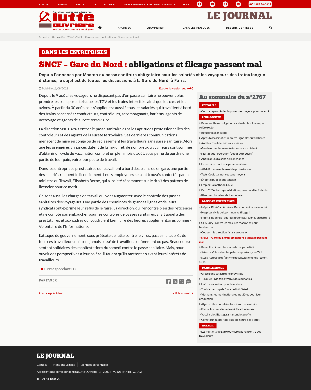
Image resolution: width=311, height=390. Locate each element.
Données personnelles (94, 364)
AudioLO (109, 4)
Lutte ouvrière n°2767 (61, 37)
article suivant (181, 293)
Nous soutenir (262, 4)
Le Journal (239, 17)
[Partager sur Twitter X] (175, 281)
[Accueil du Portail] (66, 20)
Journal (62, 4)
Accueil (43, 37)
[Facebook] (199, 4)
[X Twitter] (212, 4)
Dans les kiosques (196, 27)
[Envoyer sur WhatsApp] (181, 281)
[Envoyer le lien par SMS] (188, 281)
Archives (124, 27)
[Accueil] (100, 27)
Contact (42, 364)
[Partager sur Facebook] (168, 281)
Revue (80, 4)
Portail (44, 4)
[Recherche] (270, 27)
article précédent (52, 293)
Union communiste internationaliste (149, 4)
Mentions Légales (64, 364)
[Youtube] (225, 4)
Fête (186, 4)
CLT (94, 4)
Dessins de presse (239, 27)
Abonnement (156, 27)
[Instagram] (238, 4)
